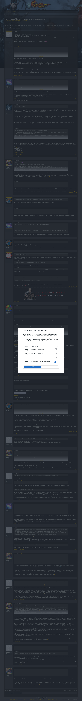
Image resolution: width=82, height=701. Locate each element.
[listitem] (41, 346)
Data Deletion (34, 370)
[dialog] (41, 350)
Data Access (41, 370)
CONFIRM (32, 366)
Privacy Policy (47, 370)
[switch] (55, 349)
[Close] (62, 330)
